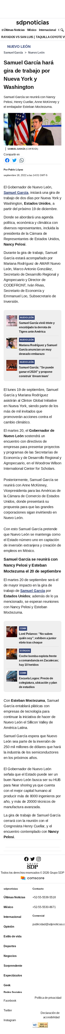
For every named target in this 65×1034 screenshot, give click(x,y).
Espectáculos (13, 975)
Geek (7, 985)
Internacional (47, 29)
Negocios (10, 955)
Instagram (10, 1020)
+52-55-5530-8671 (44, 907)
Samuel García (13, 52)
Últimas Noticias (14, 29)
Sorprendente (13, 965)
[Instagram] (38, 859)
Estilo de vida (12, 936)
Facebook (10, 1000)
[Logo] (32, 22)
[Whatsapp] (21, 160)
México (31, 29)
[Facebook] (7, 160)
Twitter (8, 1010)
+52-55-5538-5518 (44, 897)
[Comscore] (32, 877)
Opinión (9, 926)
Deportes (10, 946)
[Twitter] (14, 160)
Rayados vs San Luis (17, 37)
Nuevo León (36, 52)
